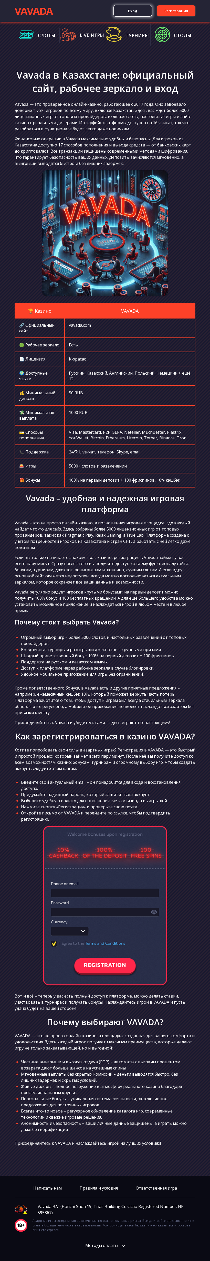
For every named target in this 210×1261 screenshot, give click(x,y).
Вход (132, 10)
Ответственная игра (156, 1188)
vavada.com (80, 325)
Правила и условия (99, 1188)
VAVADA (33, 11)
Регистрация (176, 10)
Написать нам (47, 1188)
